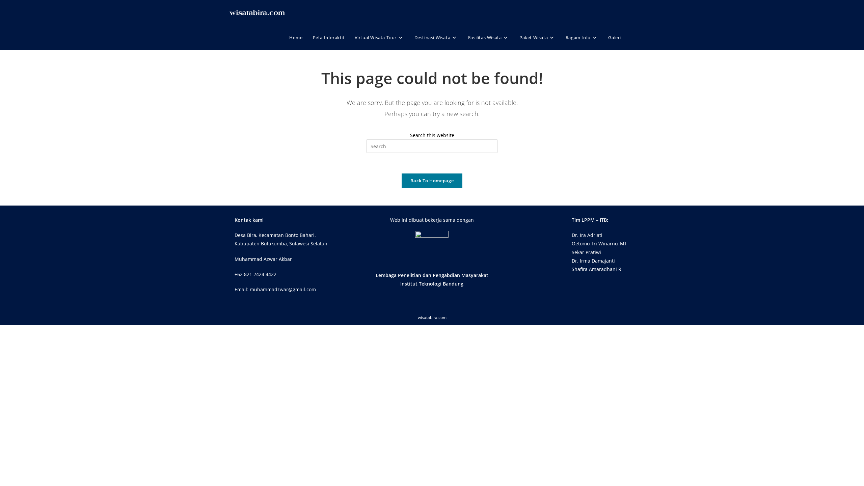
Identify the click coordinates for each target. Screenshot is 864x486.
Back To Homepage (432, 181)
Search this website (432, 135)
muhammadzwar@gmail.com (283, 289)
